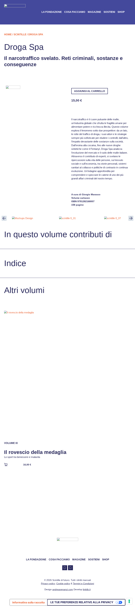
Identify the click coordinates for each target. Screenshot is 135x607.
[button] (4, 218)
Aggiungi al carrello (89, 91)
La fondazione (51, 12)
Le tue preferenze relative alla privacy (81, 602)
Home (8, 34)
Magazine (94, 12)
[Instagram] (64, 567)
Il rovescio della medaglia (35, 452)
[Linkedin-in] (70, 567)
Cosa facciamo (74, 12)
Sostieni (109, 12)
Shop (121, 12)
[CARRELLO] (130, 12)
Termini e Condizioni (83, 583)
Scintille (20, 34)
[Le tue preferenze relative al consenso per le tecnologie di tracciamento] (129, 601)
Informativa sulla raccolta (28, 602)
